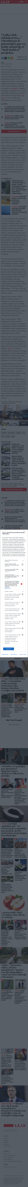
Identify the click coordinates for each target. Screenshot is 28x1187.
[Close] (24, 532)
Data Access (14, 654)
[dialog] (14, 593)
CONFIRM (8, 648)
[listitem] (14, 561)
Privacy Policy (22, 654)
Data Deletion (5, 654)
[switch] (22, 564)
